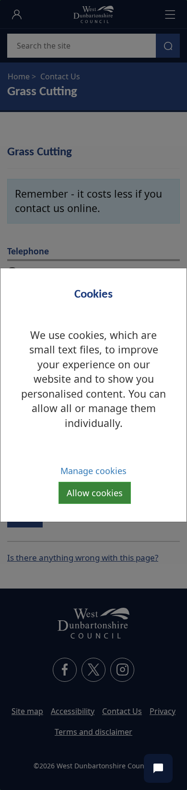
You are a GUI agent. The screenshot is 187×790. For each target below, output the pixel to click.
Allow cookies (95, 493)
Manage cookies (93, 471)
